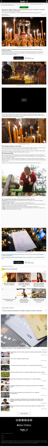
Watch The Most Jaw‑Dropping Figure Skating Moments (24, 301)
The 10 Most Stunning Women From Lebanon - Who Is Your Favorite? (38, 285)
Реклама (2, 435)
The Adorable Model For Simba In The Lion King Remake (24, 285)
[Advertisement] (24, 218)
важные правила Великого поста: (19, 257)
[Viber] (22, 420)
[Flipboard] (28, 420)
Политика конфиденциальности (7, 433)
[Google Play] (27, 425)
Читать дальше (24, 413)
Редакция (3, 437)
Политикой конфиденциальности (36, 3)
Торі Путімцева (5, 14)
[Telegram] (20, 420)
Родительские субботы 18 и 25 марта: (16, 254)
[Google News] (25, 420)
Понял (24, 7)
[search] (1, 1)
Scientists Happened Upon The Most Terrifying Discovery (39, 301)
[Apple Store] (20, 425)
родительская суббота (8, 266)
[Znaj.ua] (24, 1)
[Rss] (17, 420)
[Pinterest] (31, 420)
